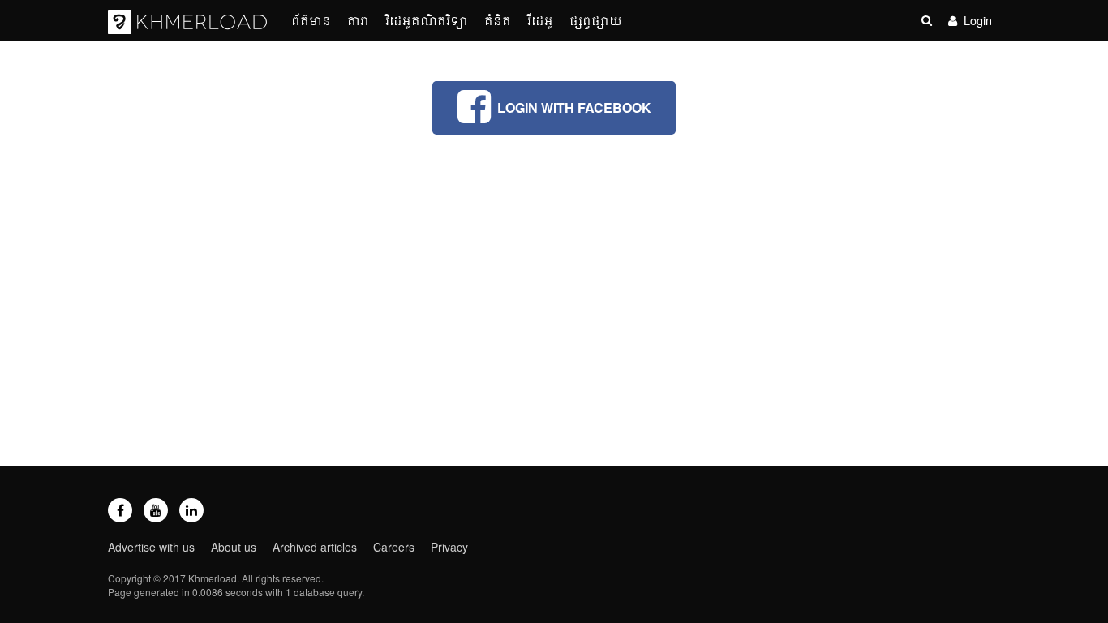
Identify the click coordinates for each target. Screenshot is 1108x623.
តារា (358, 19)
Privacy (449, 547)
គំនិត (497, 19)
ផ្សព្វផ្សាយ (595, 19)
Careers (393, 547)
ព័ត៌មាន (311, 19)
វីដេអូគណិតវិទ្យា (426, 19)
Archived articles (315, 547)
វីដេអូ (540, 19)
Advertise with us (151, 547)
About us (233, 547)
